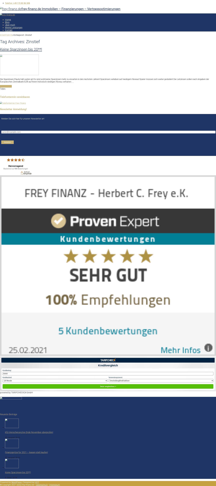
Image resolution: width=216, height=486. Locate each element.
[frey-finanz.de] (7, 14)
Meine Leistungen (13, 27)
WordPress (16, 482)
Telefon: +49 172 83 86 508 (17, 3)
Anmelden (7, 142)
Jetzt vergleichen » (108, 386)
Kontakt (8, 30)
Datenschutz (42, 484)
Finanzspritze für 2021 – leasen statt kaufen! (26, 452)
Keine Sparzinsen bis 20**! (21, 49)
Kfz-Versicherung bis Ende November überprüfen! (29, 432)
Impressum (54, 484)
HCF (37, 482)
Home (8, 19)
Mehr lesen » (6, 86)
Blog (7, 22)
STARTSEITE (6, 35)
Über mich (10, 25)
